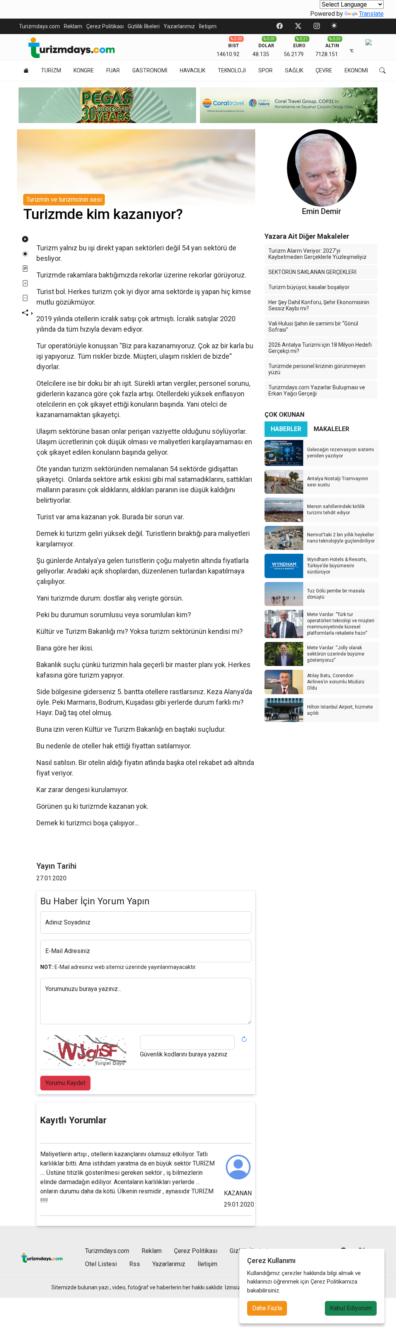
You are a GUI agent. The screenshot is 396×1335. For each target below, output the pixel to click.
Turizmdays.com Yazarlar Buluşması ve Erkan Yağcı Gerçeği (316, 390)
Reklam (73, 26)
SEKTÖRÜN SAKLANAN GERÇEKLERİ (312, 272)
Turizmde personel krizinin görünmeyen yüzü (316, 369)
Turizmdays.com (39, 26)
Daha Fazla (267, 1308)
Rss (134, 1264)
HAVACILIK (192, 70)
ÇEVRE (324, 70)
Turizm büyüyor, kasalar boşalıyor (309, 287)
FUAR (113, 70)
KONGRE (83, 70)
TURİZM (51, 70)
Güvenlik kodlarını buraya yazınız (183, 1054)
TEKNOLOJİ (232, 70)
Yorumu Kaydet (65, 1083)
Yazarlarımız (179, 26)
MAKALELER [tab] (331, 429)
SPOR (265, 70)
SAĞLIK (294, 70)
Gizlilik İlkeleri (144, 26)
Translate (371, 13)
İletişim (208, 26)
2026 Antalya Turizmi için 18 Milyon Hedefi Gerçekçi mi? (320, 348)
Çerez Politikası (105, 26)
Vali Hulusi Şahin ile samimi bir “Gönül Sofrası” (313, 326)
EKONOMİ (356, 70)
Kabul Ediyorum (351, 1308)
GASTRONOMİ (149, 70)
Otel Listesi (101, 1264)
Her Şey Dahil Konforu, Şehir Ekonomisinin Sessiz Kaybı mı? (318, 305)
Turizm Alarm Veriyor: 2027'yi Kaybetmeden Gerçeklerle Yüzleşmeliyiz (317, 254)
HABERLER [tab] (286, 429)
